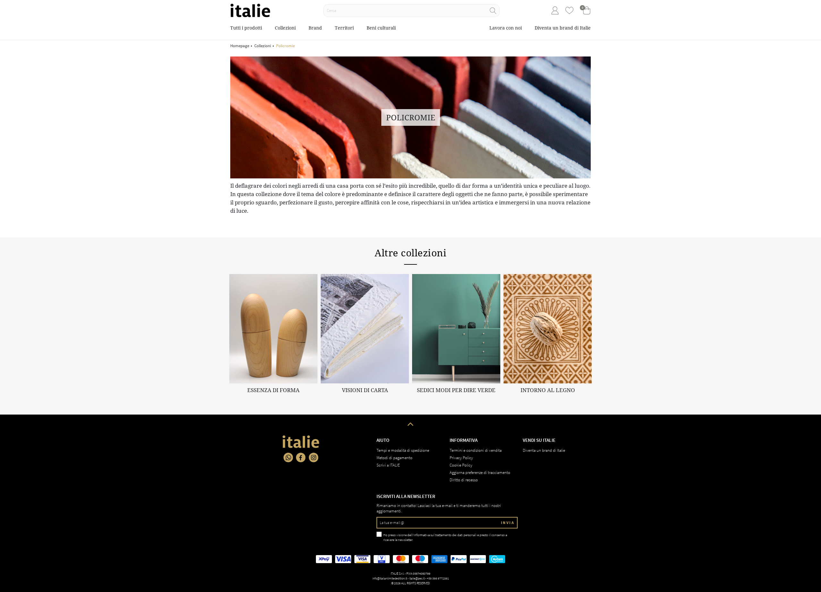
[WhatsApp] (288, 457)
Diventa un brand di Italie (563, 28)
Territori (344, 28)
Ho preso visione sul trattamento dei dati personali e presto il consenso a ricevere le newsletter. (445, 537)
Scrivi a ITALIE (388, 465)
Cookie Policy (461, 465)
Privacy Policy (461, 457)
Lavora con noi (505, 28)
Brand (315, 28)
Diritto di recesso (464, 480)
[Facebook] (301, 457)
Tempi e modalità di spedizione (403, 450)
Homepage (239, 45)
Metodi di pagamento (394, 457)
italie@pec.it (417, 578)
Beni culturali (381, 28)
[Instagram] (313, 457)
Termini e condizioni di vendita (476, 450)
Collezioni (285, 28)
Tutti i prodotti (246, 28)
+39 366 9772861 (438, 578)
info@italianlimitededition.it (389, 578)
